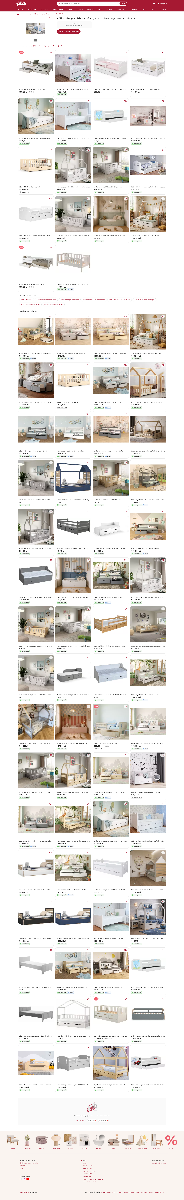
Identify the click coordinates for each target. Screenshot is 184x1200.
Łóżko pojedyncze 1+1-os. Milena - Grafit (33, 451)
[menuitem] (20, 9)
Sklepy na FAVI (87, 1165)
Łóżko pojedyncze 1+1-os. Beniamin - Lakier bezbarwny (75, 841)
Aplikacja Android (160, 1163)
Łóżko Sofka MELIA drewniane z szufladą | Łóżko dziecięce (151, 841)
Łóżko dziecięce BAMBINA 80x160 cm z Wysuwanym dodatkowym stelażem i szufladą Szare (50, 548)
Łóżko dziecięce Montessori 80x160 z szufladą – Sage (112, 236)
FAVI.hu (120, 1192)
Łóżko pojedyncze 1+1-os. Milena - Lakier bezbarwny (74, 987)
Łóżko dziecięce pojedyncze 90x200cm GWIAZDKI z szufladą (39, 138)
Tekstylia (41, 1148)
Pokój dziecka (142, 1148)
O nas (85, 1163)
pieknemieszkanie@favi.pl (29, 1163)
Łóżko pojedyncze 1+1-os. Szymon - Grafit (108, 451)
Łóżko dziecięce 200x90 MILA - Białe (31, 284)
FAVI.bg (151, 1192)
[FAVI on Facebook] (20, 1179)
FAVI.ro (114, 1192)
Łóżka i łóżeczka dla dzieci (43, 14)
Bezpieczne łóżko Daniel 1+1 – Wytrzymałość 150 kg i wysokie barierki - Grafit (45, 841)
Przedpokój (156, 1148)
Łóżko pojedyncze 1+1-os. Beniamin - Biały (71, 890)
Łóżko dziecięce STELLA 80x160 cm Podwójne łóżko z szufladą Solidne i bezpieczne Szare (50, 792)
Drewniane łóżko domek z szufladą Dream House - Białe (150, 938)
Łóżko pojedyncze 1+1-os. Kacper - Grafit (145, 548)
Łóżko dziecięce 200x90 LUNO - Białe (32, 89)
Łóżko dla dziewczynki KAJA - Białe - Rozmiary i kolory (113, 89)
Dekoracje (27, 1148)
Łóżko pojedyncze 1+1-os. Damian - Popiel (108, 987)
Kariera (22, 1168)
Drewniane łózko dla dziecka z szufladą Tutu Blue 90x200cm (77, 938)
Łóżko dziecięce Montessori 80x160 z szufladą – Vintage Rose (78, 743)
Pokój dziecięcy (26, 14)
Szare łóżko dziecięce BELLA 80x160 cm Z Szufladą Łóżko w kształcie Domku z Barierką (49, 500)
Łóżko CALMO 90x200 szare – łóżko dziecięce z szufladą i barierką (42, 987)
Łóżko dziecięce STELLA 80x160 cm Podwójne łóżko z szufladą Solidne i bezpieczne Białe (124, 187)
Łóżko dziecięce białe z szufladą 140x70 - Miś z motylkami (151, 138)
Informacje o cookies (90, 1182)
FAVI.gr (157, 1192)
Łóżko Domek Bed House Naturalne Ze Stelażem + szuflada (151, 402)
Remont (70, 1148)
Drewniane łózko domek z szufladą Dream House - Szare (38, 743)
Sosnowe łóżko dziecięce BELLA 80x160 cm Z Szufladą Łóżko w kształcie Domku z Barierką (50, 646)
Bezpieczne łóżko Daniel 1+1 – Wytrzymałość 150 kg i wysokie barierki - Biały (157, 743)
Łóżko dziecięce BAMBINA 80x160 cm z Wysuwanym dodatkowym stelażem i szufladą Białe (88, 187)
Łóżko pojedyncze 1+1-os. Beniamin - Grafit (108, 597)
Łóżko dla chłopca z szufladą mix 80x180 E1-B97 (147, 1085)
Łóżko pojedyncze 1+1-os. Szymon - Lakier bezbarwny (112, 353)
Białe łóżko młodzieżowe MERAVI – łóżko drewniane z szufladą (78, 138)
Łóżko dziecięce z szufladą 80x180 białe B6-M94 (35, 236)
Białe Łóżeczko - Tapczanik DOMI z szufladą (146, 792)
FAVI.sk (108, 1192)
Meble (13, 1148)
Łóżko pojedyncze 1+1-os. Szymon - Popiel (71, 353)
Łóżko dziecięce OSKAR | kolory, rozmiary (145, 89)
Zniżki (171, 1148)
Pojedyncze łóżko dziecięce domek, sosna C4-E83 (111, 1085)
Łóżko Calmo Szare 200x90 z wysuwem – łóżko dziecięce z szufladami (43, 402)
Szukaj (123, 3)
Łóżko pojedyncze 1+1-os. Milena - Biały (70, 451)
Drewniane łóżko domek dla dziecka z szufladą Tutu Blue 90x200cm (80, 500)
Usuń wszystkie (81, 1120)
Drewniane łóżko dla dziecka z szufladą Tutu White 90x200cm (40, 890)
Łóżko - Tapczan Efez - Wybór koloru (106, 743)
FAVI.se (137, 1192)
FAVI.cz (102, 1192)
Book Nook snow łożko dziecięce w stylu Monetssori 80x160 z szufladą (81, 597)
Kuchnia (84, 1148)
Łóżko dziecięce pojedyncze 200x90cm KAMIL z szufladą (113, 890)
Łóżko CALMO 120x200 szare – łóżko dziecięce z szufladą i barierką (42, 1036)
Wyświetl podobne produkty (69, 31)
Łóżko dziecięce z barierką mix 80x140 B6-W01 (72, 1085)
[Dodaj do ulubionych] (50, 17)
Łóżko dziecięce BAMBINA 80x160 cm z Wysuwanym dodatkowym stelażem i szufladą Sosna (88, 792)
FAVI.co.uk (144, 1192)
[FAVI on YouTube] (27, 1179)
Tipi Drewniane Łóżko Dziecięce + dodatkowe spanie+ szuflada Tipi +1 (155, 236)
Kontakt (22, 1165)
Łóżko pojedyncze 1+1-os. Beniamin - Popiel (146, 695)
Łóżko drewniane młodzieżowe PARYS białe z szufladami (76, 89)
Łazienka (99, 1148)
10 (163, 755)
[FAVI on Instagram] (24, 1179)
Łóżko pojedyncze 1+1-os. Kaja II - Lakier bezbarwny (37, 353)
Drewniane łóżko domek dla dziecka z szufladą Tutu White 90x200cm (155, 890)
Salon (113, 1148)
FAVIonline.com (25, 1192)
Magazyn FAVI (87, 1173)
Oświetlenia (56, 1148)
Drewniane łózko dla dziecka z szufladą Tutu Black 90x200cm (40, 938)
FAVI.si (162, 1192)
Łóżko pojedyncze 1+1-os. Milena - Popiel (108, 402)
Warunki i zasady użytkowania (93, 1179)
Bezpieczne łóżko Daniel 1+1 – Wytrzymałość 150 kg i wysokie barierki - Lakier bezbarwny (124, 792)
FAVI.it (131, 1192)
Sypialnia (128, 1148)
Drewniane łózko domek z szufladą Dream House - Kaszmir (151, 451)
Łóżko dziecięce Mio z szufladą (29, 187)
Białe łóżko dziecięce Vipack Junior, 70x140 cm (72, 284)
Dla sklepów (87, 1176)
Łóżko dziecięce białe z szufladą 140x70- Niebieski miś (112, 138)
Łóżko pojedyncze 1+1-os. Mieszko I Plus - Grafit (147, 500)
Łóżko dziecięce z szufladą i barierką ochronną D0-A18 (37, 1085)
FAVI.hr (126, 1192)
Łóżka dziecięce (60, 14)
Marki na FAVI (87, 1168)
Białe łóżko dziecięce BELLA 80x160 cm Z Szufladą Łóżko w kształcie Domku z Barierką (87, 236)
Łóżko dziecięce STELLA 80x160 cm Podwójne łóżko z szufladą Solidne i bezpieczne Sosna (125, 500)
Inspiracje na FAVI (89, 1171)
